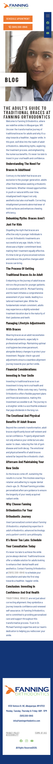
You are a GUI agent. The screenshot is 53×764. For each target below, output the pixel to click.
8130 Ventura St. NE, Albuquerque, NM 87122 (26, 705)
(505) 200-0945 (16, 572)
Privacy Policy (12, 733)
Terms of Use (41, 733)
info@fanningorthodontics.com (26, 720)
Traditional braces (17, 598)
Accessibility (12, 735)
